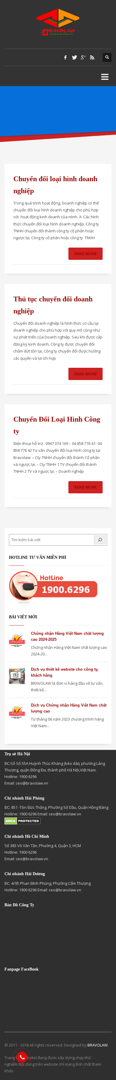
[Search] (100, 540)
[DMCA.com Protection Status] (22, 820)
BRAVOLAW (97, 1045)
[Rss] (92, 57)
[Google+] (83, 57)
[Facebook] (65, 57)
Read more (85, 253)
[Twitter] (74, 57)
